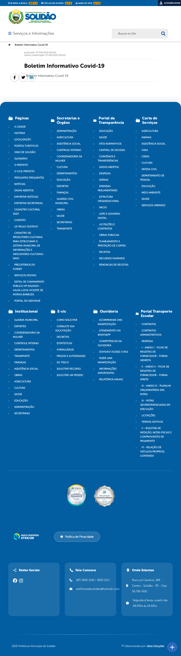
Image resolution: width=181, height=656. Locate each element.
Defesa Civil (149, 169)
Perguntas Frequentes (29, 177)
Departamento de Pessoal (152, 177)
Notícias (19, 184)
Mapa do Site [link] (89, 3)
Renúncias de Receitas (113, 264)
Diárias (103, 180)
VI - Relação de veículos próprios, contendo (152, 451)
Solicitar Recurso (69, 368)
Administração (67, 131)
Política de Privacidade (79, 536)
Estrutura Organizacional (108, 198)
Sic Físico (63, 362)
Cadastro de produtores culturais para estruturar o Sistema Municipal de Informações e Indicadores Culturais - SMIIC (29, 246)
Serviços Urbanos (153, 205)
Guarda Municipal (26, 320)
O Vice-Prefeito (24, 171)
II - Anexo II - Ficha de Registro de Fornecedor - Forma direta (154, 373)
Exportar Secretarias (28, 203)
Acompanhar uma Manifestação (110, 322)
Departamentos (67, 173)
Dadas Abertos (24, 190)
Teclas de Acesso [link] (57, 3)
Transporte (64, 228)
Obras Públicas (109, 235)
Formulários (65, 349)
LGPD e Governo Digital (109, 215)
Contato (20, 220)
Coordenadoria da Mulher (68, 158)
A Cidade (20, 126)
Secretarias (64, 222)
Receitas (104, 252)
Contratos (149, 324)
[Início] (9, 45)
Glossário (20, 158)
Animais (146, 137)
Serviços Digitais (25, 275)
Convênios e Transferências (108, 158)
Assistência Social (69, 143)
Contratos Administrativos (150, 332)
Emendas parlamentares (107, 188)
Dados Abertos (109, 167)
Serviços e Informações (33, 33)
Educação (63, 180)
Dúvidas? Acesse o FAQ (113, 351)
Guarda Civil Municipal (64, 201)
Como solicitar (67, 320)
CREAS (145, 156)
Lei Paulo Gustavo (26, 226)
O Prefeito (21, 165)
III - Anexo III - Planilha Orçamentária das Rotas (155, 390)
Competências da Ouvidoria (110, 343)
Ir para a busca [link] (23, 3)
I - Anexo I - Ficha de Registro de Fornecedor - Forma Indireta (154, 354)
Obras (61, 209)
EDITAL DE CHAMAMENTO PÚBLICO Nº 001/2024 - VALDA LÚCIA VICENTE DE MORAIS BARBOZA (28, 288)
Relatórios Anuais (111, 379)
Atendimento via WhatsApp (109, 332)
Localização (22, 139)
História (19, 133)
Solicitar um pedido (70, 375)
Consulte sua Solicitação (64, 328)
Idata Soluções (155, 646)
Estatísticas (64, 343)
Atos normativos (110, 143)
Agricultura (65, 137)
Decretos (63, 337)
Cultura (62, 167)
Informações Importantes (107, 370)
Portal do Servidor (27, 301)
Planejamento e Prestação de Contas (112, 243)
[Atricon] (27, 536)
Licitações (148, 415)
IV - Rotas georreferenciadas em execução (155, 404)
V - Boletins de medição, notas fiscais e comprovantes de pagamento (156, 434)
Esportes (62, 186)
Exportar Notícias (26, 196)
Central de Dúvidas (112, 150)
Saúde (61, 216)
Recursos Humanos (112, 258)
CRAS (145, 150)
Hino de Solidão (25, 152)
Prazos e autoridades (71, 356)
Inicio (103, 207)
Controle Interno (69, 150)
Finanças (62, 192)
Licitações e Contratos (106, 226)
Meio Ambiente (151, 192)
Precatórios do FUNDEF (24, 266)
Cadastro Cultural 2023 (26, 211)
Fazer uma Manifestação (107, 360)
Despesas (104, 173)
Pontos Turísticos (26, 146)
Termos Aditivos (152, 422)
